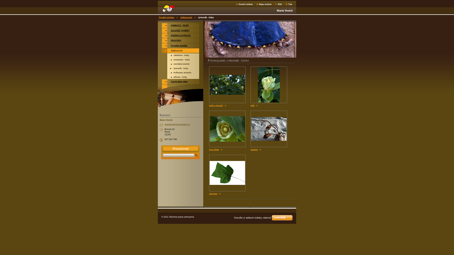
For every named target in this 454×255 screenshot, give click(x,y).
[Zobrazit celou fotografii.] (227, 85)
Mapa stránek (265, 4)
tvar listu (213, 194)
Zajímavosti (186, 17)
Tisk (290, 4)
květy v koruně (216, 105)
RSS (280, 4)
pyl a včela (214, 150)
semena (254, 150)
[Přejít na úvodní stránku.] (168, 10)
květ (252, 105)
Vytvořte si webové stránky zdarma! (252, 217)
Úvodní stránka (246, 4)
